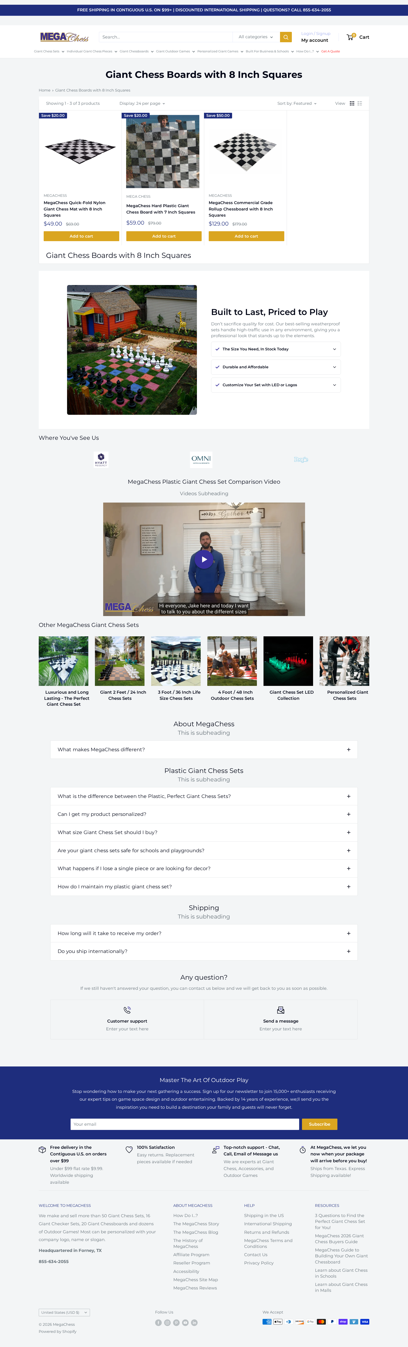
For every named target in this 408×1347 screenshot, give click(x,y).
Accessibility (186, 1271)
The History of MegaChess (188, 1243)
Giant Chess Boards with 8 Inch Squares (92, 90)
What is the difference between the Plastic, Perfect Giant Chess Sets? (144, 796)
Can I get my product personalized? (102, 814)
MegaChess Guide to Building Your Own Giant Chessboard (341, 1255)
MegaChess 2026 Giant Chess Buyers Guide (339, 1238)
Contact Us (256, 1254)
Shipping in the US (264, 1215)
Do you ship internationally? (93, 951)
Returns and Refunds (266, 1232)
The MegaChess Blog (195, 1232)
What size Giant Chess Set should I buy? (107, 832)
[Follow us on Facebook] (158, 1322)
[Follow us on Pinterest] (176, 1322)
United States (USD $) (60, 1312)
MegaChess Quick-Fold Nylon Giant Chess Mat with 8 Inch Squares (75, 209)
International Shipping (268, 1223)
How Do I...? (305, 51)
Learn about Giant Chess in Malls (341, 1287)
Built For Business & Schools (267, 51)
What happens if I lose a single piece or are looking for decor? (134, 868)
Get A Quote (330, 51)
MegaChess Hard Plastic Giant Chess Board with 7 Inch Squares (160, 208)
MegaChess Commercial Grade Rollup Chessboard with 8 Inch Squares (241, 209)
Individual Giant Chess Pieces (89, 51)
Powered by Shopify (57, 1331)
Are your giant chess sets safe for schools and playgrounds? (131, 850)
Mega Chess (138, 196)
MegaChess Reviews (195, 1288)
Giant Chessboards (134, 51)
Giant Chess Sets (46, 51)
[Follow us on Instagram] (167, 1322)
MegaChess (55, 195)
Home (45, 90)
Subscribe (319, 1124)
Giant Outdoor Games (173, 51)
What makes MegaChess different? (101, 749)
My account (314, 40)
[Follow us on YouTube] (185, 1322)
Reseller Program (191, 1263)
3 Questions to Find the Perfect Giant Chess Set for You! (340, 1221)
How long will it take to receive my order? (110, 933)
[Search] (286, 37)
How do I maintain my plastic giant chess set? (115, 887)
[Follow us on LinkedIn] (194, 1322)
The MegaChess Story (196, 1223)
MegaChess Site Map (195, 1279)
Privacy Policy (259, 1263)
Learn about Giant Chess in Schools (341, 1273)
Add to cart (81, 236)
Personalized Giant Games (217, 51)
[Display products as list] (360, 103)
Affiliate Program (191, 1254)
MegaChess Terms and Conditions (268, 1243)
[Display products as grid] (352, 103)
